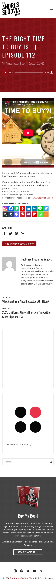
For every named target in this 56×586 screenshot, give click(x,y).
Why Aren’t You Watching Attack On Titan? (25, 301)
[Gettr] (22, 208)
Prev (7, 297)
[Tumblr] (11, 214)
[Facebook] (11, 208)
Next (5, 308)
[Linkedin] (28, 208)
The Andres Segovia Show (13, 63)
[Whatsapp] (40, 214)
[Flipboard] (34, 214)
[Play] (5, 72)
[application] (28, 72)
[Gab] (16, 208)
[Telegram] (46, 208)
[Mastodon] (16, 214)
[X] (5, 214)
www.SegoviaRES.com (43, 198)
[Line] (40, 208)
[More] (46, 214)
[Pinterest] (22, 214)
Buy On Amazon (27, 552)
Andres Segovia (43, 259)
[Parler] (28, 214)
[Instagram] (5, 208)
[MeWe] (34, 208)
